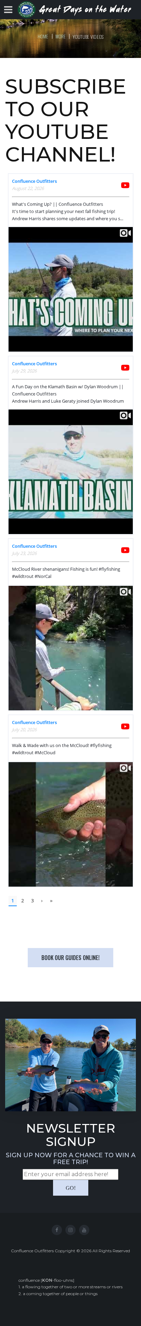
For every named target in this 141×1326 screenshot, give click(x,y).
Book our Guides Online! (70, 958)
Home (43, 36)
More (60, 36)
